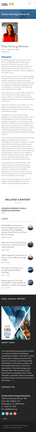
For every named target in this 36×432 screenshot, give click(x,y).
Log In (5, 418)
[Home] (7, 4)
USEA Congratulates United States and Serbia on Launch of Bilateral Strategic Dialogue (14, 257)
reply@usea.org (10, 409)
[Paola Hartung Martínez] (9, 32)
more (12, 380)
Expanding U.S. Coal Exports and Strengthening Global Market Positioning (11, 270)
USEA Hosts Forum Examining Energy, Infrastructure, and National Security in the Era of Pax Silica (14, 244)
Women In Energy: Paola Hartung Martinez (13, 209)
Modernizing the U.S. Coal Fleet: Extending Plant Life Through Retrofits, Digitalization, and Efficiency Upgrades (13, 282)
